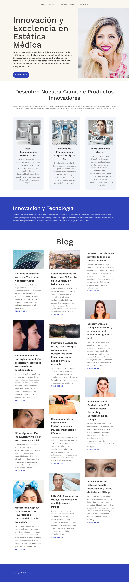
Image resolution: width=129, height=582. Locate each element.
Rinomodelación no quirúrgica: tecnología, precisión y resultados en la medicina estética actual (28, 362)
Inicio (43, 4)
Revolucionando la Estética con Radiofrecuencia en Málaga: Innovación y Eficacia (63, 426)
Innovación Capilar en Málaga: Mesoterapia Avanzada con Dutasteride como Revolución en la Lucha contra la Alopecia (64, 353)
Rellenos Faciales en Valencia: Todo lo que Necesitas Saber (27, 277)
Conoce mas (21, 75)
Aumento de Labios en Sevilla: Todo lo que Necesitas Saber (100, 257)
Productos (52, 4)
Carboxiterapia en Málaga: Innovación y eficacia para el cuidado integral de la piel (100, 331)
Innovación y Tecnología (68, 4)
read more (21, 311)
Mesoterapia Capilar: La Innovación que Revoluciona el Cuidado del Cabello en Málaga (27, 514)
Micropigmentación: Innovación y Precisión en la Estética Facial (28, 437)
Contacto (84, 4)
